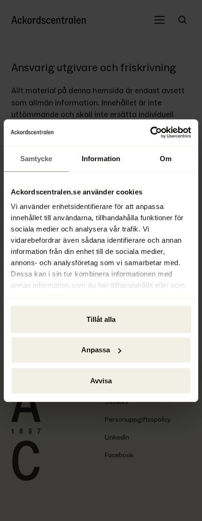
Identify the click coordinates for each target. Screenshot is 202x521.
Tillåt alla (101, 319)
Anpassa (95, 350)
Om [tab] (165, 158)
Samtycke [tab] (36, 158)
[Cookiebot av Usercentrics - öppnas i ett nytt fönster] (150, 133)
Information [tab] (101, 158)
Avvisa (101, 380)
